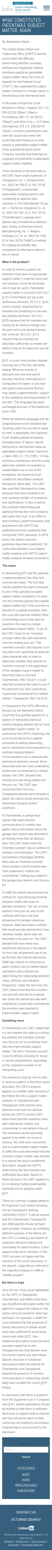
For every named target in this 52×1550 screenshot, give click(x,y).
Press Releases (26, 1485)
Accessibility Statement (32, 1545)
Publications (26, 1490)
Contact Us (26, 1512)
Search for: (26, 1444)
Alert (26, 1474)
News (26, 1480)
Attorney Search (26, 1519)
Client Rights (13, 1545)
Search (26, 1456)
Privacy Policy (22, 1541)
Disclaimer (9, 1541)
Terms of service (38, 1541)
